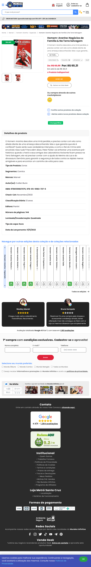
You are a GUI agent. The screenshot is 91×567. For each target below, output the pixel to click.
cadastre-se (76, 6)
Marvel (11, 33)
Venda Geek (45, 540)
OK (83, 559)
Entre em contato (60, 543)
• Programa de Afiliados (45, 485)
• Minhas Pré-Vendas (45, 479)
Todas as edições (79, 291)
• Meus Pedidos (45, 476)
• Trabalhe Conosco (45, 459)
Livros (24, 165)
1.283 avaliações (67, 330)
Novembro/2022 (24, 194)
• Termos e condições (45, 468)
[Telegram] (56, 534)
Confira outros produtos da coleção (66, 110)
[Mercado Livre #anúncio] (49, 99)
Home (4, 33)
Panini (16, 206)
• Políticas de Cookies (45, 465)
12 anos (29, 200)
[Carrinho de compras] (87, 4)
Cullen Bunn (21, 183)
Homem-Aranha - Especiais (26, 33)
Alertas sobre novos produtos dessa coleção (70, 114)
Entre (73, 4)
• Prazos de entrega (45, 470)
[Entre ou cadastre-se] (68, 5)
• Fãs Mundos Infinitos (45, 482)
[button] (46, 420)
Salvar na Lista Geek (60, 85)
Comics (21, 171)
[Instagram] (35, 534)
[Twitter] (40, 534)
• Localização (45, 493)
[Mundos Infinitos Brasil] (14, 4)
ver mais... (53, 55)
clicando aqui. (68, 407)
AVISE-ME (59, 79)
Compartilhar (56, 123)
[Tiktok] (45, 534)
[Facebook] (30, 534)
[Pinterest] (61, 534)
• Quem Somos (45, 456)
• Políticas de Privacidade (45, 462)
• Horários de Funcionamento (45, 496)
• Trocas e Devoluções (45, 473)
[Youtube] (51, 534)
